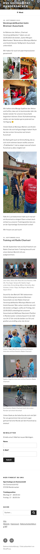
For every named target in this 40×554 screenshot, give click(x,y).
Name (5, 441)
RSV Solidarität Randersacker (16, 5)
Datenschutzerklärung (10, 546)
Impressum (15, 524)
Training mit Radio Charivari (17, 240)
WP (5, 527)
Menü (21, 12)
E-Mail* (6, 450)
